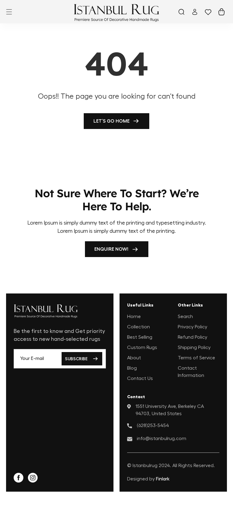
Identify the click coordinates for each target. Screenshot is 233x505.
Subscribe (76, 359)
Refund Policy (192, 337)
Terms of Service (196, 357)
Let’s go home (111, 121)
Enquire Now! (111, 249)
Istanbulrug (145, 465)
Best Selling (139, 337)
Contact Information (191, 372)
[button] (9, 12)
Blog (132, 368)
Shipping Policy (194, 347)
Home (134, 316)
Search (185, 316)
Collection (138, 326)
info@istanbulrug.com (161, 438)
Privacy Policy (192, 326)
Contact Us (140, 378)
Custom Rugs (142, 347)
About (134, 357)
